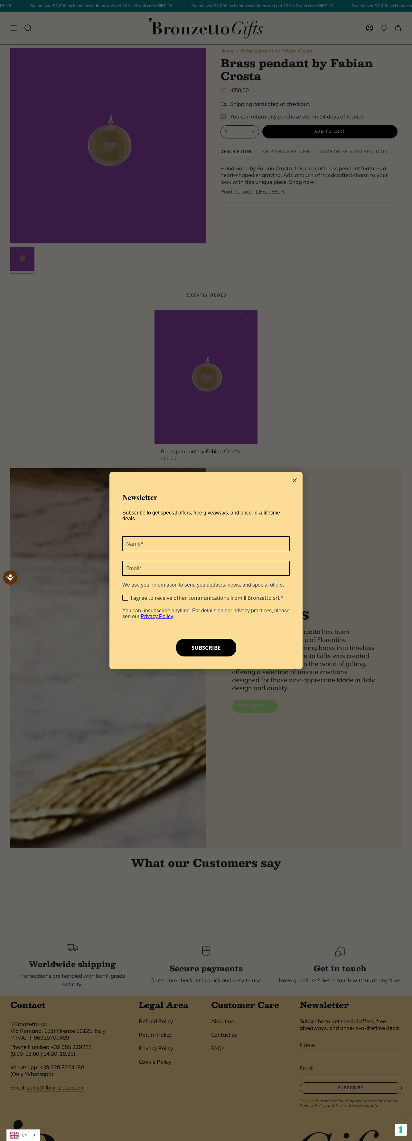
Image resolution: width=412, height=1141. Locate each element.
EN (24, 1135)
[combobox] (23, 1135)
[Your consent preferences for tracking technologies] (401, 1130)
